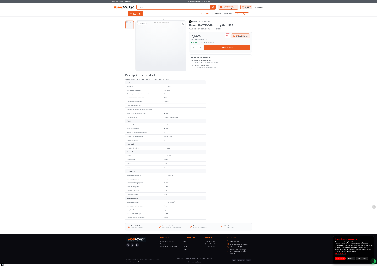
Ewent (193, 21)
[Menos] (193, 47)
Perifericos (134, 19)
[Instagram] (128, 245)
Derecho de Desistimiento (168, 246)
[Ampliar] (183, 24)
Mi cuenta (260, 7)
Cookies (202, 258)
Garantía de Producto (167, 241)
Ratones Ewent (204, 21)
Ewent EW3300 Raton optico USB (159, 19)
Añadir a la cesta (228, 47)
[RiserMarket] (124, 7)
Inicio (127, 19)
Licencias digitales (242, 14)
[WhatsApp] (137, 245)
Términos (209, 258)
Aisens (185, 244)
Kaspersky (186, 246)
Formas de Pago (210, 241)
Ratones (143, 19)
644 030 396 (234, 241)
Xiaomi (185, 249)
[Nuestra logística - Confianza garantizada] (228, 7)
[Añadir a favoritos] (227, 35)
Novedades (205, 13)
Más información (340, 253)
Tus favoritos (216, 13)
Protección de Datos (194, 262)
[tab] (129, 25)
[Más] (201, 47)
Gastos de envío (210, 244)
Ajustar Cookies (361, 258)
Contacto (228, 13)
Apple (184, 241)
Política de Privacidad (191, 258)
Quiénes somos (210, 246)
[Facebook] (132, 245)
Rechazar (351, 258)
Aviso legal (180, 258)
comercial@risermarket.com (239, 244)
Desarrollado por (135, 262)
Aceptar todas (340, 258)
